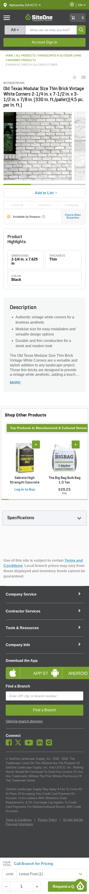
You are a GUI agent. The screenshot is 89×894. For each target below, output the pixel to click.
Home (9, 55)
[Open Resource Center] (80, 885)
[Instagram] (50, 744)
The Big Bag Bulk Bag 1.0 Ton (64, 480)
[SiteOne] (39, 20)
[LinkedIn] (41, 744)
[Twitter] (19, 744)
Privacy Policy (47, 820)
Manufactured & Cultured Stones (33, 65)
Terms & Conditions (19, 820)
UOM (9, 874)
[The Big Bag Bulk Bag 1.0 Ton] (64, 458)
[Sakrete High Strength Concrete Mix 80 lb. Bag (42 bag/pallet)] (24, 458)
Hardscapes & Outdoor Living (59, 55)
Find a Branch (18, 686)
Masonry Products (22, 60)
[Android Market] (65, 669)
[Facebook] (10, 744)
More (15, 383)
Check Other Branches (73, 216)
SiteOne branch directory (24, 721)
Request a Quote (67, 887)
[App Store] (23, 669)
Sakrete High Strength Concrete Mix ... (24, 480)
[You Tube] (30, 744)
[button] (23, 5)
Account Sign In (44, 42)
